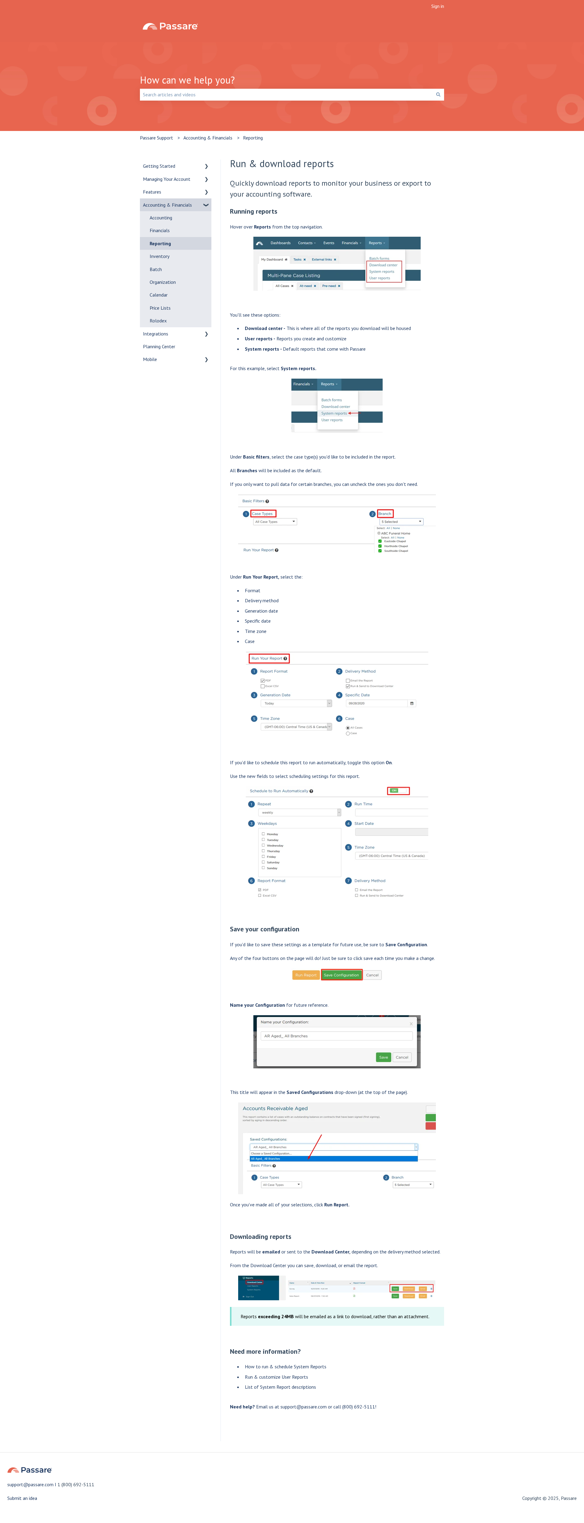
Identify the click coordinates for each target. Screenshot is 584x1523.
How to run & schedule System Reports (285, 1366)
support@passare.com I (32, 1484)
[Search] (438, 94)
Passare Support (156, 138)
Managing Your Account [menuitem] (166, 179)
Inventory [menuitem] (159, 256)
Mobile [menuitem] (150, 359)
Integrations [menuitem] (155, 334)
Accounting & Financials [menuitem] (167, 205)
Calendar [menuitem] (159, 295)
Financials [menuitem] (160, 230)
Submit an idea (22, 1498)
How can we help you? (187, 80)
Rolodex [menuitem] (158, 321)
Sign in (437, 6)
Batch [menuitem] (156, 269)
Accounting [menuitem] (161, 218)
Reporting (253, 138)
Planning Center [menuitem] (159, 346)
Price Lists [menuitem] (160, 308)
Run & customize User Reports (276, 1377)
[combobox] (286, 94)
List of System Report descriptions (280, 1387)
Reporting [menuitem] (160, 243)
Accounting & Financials (207, 138)
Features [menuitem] (152, 192)
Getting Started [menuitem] (159, 166)
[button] (206, 166)
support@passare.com (303, 1407)
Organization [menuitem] (163, 282)
